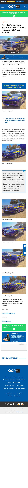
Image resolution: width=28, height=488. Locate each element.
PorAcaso (5, 388)
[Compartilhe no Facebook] (25, 246)
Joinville (21, 393)
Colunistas (12, 379)
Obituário (11, 388)
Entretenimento (21, 379)
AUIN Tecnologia (19, 412)
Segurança (8, 377)
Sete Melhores (19, 385)
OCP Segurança (6, 321)
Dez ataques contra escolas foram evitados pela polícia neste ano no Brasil (15, 120)
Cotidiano (14, 377)
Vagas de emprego (20, 388)
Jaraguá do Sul (8, 393)
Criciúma (10, 396)
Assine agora (11, 1)
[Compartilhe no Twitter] (25, 249)
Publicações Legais (10, 385)
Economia (5, 379)
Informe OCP (16, 382)
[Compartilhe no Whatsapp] (25, 253)
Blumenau (15, 393)
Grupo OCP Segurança (8, 313)
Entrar (3, 1)
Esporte (21, 377)
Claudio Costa (12, 56)
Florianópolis (17, 396)
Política (10, 382)
